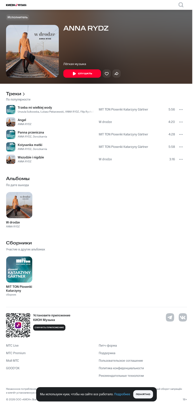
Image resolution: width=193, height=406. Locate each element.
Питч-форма (108, 345)
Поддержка (107, 353)
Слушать (85, 73)
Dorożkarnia (40, 137)
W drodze (105, 122)
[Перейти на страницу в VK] (183, 317)
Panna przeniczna (31, 132)
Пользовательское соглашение (121, 360)
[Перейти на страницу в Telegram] (170, 317)
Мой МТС (12, 360)
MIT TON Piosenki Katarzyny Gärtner (123, 109)
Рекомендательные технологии (121, 376)
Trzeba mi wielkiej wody (35, 107)
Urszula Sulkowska (28, 112)
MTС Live (12, 345)
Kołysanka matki (30, 145)
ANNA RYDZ (72, 112)
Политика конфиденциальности (121, 368)
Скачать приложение (49, 327)
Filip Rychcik (87, 112)
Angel (22, 120)
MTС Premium (16, 353)
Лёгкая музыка (74, 64)
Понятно (143, 394)
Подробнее (122, 394)
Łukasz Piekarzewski (52, 112)
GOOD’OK (13, 368)
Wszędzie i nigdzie (31, 157)
